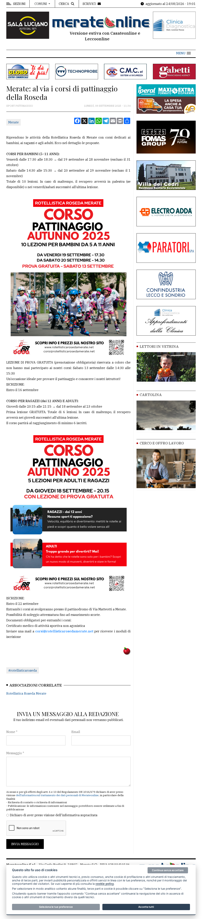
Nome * (11, 732)
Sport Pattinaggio (19, 105)
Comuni (41, 4)
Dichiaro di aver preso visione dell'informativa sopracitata (53, 815)
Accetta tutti (146, 906)
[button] (183, 53)
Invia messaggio (25, 844)
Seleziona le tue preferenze (56, 906)
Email (75, 732)
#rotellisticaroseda (22, 670)
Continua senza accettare (168, 870)
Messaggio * (15, 753)
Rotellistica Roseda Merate (26, 693)
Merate (13, 122)
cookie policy (104, 883)
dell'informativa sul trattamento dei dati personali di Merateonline (57, 795)
